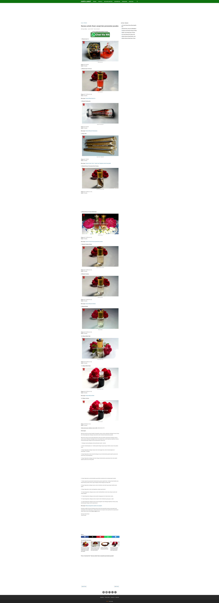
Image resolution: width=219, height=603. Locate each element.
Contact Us (113, 597)
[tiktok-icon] (112, 592)
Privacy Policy (107, 597)
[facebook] (85, 537)
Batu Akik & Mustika (108, 1)
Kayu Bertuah (117, 1)
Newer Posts (84, 586)
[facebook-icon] (103, 592)
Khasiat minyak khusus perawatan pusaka (94, 241)
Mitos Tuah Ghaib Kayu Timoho (128, 32)
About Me (117, 597)
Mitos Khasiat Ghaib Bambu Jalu (129, 36)
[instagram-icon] (115, 592)
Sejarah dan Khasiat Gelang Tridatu (129, 30)
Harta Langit (86, 1)
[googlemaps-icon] (109, 592)
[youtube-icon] (106, 592)
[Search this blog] (137, 1)
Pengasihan (124, 1)
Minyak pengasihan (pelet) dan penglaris (94, 505)
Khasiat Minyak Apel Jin (90, 98)
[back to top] (217, 600)
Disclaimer (102, 597)
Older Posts (117, 586)
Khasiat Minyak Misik (90, 395)
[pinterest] (100, 537)
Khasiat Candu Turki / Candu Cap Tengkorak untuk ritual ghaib (98, 163)
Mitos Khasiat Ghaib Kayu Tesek (128, 38)
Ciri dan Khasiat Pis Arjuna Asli (128, 34)
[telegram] (115, 537)
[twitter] (92, 537)
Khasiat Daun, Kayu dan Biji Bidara (129, 28)
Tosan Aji (100, 1)
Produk (94, 1)
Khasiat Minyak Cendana (91, 303)
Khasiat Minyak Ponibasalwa (91, 130)
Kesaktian (131, 1)
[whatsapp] (108, 537)
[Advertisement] (109, 13)
